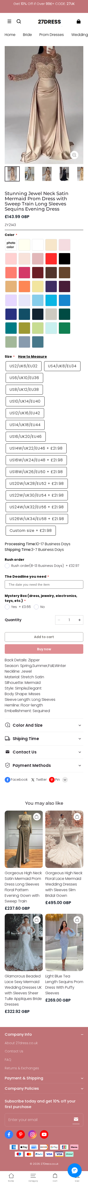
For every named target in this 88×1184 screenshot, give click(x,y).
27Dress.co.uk (49, 1164)
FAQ (8, 1060)
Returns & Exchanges (22, 1068)
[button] (9, 21)
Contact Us (14, 1051)
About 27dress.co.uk (21, 1043)
